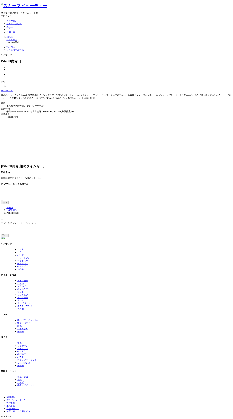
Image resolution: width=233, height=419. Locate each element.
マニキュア (22, 295)
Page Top (10, 47)
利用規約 (10, 397)
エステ (9, 26)
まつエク (21, 300)
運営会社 (10, 403)
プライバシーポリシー (17, 400)
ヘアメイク (22, 266)
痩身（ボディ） (24, 323)
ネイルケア (22, 289)
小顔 (19, 379)
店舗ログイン (12, 408)
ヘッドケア (22, 351)
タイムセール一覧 (15, 50)
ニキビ (20, 382)
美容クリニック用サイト (18, 411)
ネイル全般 (22, 280)
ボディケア (22, 348)
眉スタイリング (24, 306)
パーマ (20, 255)
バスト (20, 357)
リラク (9, 29)
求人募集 (10, 406)
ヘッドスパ (22, 261)
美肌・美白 (22, 377)
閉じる (4, 203)
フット (20, 292)
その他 (20, 269)
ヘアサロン (11, 21)
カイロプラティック (27, 360)
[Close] (2, 200)
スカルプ (21, 286)
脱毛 (19, 326)
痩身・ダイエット (26, 385)
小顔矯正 (21, 354)
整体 (19, 343)
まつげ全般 (22, 297)
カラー (20, 252)
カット (20, 249)
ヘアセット (22, 263)
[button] (5, 90)
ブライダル (22, 329)
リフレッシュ (23, 363)
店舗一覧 (10, 32)
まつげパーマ (23, 303)
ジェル (20, 283)
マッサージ (22, 346)
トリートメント (24, 258)
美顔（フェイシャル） (28, 320)
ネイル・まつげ (14, 23)
